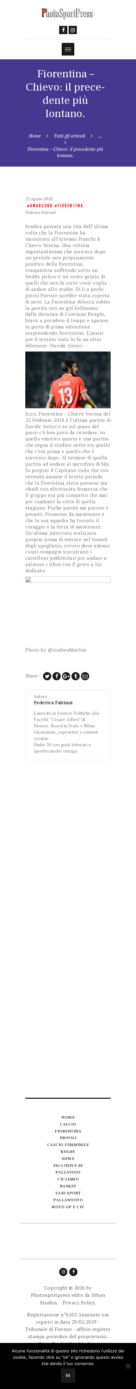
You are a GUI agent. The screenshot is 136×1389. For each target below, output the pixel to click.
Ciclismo (68, 1179)
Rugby (68, 1151)
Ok (68, 1376)
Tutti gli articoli (69, 136)
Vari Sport (68, 1193)
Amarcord (41, 205)
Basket (68, 1186)
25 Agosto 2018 (39, 199)
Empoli (68, 1137)
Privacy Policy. (79, 1302)
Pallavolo (68, 1172)
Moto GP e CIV (68, 1206)
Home (35, 136)
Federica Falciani (40, 212)
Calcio (68, 1124)
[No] (128, 1366)
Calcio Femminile (68, 1144)
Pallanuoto (68, 1200)
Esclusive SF (68, 1165)
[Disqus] (68, 839)
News (68, 1158)
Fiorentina (70, 205)
